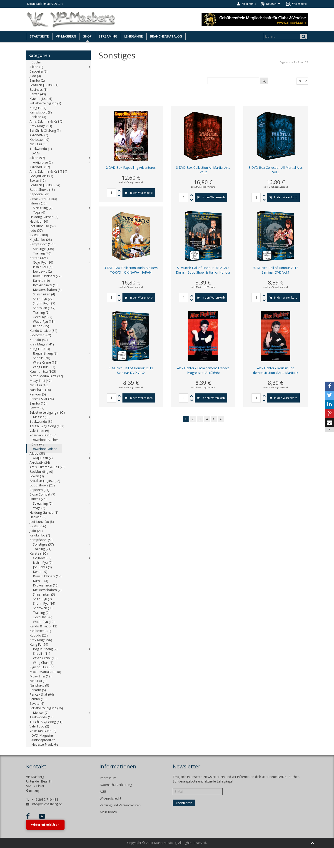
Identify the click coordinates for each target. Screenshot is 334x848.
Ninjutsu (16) (39, 385)
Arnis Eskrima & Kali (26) (47, 467)
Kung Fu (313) (40, 349)
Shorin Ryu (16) (44, 603)
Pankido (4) (38, 117)
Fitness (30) (38, 203)
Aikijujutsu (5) (43, 162)
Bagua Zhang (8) (45, 353)
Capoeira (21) (39, 490)
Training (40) (42, 253)
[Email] (329, 422)
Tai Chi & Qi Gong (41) (46, 722)
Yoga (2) (39, 508)
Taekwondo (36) (42, 421)
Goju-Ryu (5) (42, 558)
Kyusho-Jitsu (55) (42, 667)
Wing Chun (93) (44, 367)
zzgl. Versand (136, 182)
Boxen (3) (37, 476)
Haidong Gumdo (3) (44, 217)
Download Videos (44, 449)
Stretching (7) (42, 208)
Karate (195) (39, 553)
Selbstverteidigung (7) (45, 103)
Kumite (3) (40, 581)
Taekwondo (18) (42, 717)
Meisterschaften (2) (47, 590)
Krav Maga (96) (41, 640)
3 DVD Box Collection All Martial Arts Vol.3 (276, 169)
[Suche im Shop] (264, 81)
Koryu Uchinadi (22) (47, 276)
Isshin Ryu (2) (42, 562)
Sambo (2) (37, 80)
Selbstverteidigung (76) (46, 708)
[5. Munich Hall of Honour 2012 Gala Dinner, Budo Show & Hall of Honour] (203, 236)
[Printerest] (329, 413)
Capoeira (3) (38, 71)
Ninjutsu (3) (38, 681)
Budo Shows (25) (42, 485)
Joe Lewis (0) (42, 567)
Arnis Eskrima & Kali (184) (48, 171)
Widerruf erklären (45, 825)
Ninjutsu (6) (38, 144)
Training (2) (41, 312)
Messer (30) (41, 417)
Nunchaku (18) (40, 390)
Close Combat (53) (43, 198)
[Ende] (221, 419)
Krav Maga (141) (42, 344)
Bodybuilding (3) (41, 176)
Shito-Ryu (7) (42, 599)
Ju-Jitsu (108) (39, 235)
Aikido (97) (37, 158)
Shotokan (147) (44, 308)
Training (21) (42, 549)
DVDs (35, 153)
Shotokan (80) (43, 608)
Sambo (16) (38, 403)
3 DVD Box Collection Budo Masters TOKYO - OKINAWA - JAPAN (131, 270)
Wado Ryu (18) (44, 321)
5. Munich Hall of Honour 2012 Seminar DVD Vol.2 (130, 370)
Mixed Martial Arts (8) (45, 671)
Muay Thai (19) (41, 676)
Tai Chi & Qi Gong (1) (45, 130)
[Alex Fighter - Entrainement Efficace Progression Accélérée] (203, 336)
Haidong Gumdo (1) (44, 512)
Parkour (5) (38, 394)
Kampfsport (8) (41, 112)
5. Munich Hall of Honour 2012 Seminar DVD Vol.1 (275, 270)
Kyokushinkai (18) (46, 285)
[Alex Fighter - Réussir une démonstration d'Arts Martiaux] (275, 336)
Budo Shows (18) (42, 189)
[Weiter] (214, 419)
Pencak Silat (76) (42, 399)
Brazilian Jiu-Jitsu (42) (45, 480)
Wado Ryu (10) (44, 621)
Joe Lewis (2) (42, 271)
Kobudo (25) (39, 635)
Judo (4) (35, 76)
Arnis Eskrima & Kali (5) (47, 121)
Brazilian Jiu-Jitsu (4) (44, 85)
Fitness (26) (38, 499)
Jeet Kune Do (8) (42, 521)
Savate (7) (37, 408)
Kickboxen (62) (40, 335)
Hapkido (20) (39, 221)
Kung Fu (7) (38, 108)
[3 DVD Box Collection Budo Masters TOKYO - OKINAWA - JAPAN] (130, 236)
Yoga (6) (39, 212)
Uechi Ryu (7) (42, 317)
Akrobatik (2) (39, 135)
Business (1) (38, 89)
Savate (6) (37, 703)
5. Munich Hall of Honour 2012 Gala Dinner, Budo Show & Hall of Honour (203, 270)
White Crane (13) (45, 362)
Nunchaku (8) (39, 685)
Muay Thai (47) (41, 380)
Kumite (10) (41, 280)
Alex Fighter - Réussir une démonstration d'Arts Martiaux (275, 370)
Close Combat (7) (42, 494)
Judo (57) (36, 230)
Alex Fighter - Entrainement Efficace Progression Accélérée (203, 370)
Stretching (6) (42, 503)
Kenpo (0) (40, 571)
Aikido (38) (37, 453)
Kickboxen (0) (39, 139)
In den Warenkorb (141, 193)
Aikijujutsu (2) (43, 458)
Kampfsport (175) (42, 244)
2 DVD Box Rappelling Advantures (131, 167)
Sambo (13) (38, 699)
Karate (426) (39, 258)
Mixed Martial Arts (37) (46, 376)
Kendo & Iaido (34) (43, 330)
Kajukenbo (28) (41, 239)
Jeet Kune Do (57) (43, 226)
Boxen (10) (38, 180)
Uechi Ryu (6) (42, 617)
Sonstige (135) (43, 249)
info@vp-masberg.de (47, 804)
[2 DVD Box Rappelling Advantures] (131, 135)
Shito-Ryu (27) (43, 299)
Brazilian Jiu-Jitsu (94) (45, 185)
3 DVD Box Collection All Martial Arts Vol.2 (203, 169)
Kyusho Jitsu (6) (41, 98)
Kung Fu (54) (39, 644)
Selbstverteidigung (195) (47, 412)
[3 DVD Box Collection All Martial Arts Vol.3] (275, 135)
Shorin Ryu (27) (44, 303)
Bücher (36, 62)
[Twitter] (329, 395)
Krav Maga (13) (41, 126)
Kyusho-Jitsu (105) (43, 371)
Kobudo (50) (39, 339)
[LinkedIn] (329, 404)
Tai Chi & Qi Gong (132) (47, 426)
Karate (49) (38, 94)
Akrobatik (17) (40, 167)
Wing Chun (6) (43, 662)
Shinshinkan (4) (44, 294)
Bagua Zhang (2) (45, 649)
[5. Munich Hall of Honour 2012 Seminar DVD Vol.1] (275, 236)
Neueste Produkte (44, 744)
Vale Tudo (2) (39, 726)
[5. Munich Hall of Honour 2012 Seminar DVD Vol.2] (130, 336)
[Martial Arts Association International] (255, 19)
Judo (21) (36, 530)
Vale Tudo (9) (39, 430)
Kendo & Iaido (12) (43, 626)
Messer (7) (41, 712)
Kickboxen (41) (40, 631)
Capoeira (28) (39, 194)
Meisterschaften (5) (47, 289)
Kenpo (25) (41, 326)
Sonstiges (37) (43, 544)
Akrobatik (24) (40, 462)
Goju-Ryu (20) (43, 262)
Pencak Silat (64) (42, 694)
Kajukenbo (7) (40, 535)
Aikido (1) (36, 67)
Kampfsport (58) (42, 540)
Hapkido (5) (38, 517)
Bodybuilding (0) (41, 471)
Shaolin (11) (41, 653)
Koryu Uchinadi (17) (47, 576)
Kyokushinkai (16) (46, 585)
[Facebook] (329, 386)
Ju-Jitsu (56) (38, 526)
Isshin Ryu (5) (42, 267)
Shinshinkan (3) (44, 594)
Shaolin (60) (41, 358)
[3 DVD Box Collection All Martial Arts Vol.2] (203, 135)
